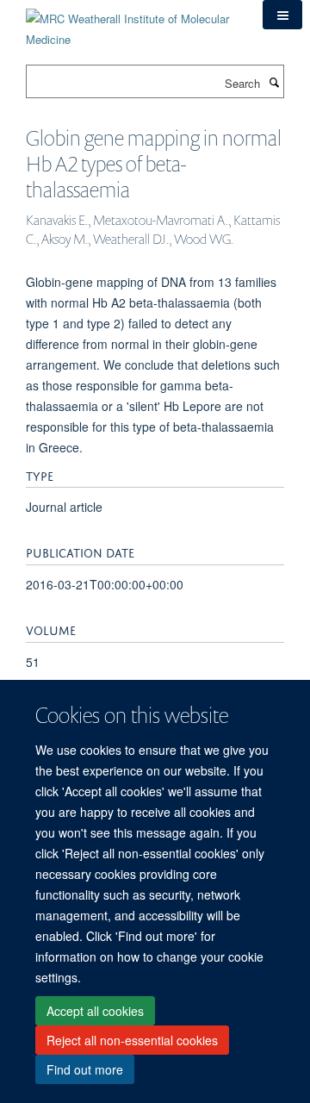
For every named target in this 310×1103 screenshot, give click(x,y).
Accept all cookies (95, 1010)
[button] (282, 14)
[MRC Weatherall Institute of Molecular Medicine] (131, 23)
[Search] (273, 81)
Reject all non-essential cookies (132, 1040)
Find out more (84, 1069)
